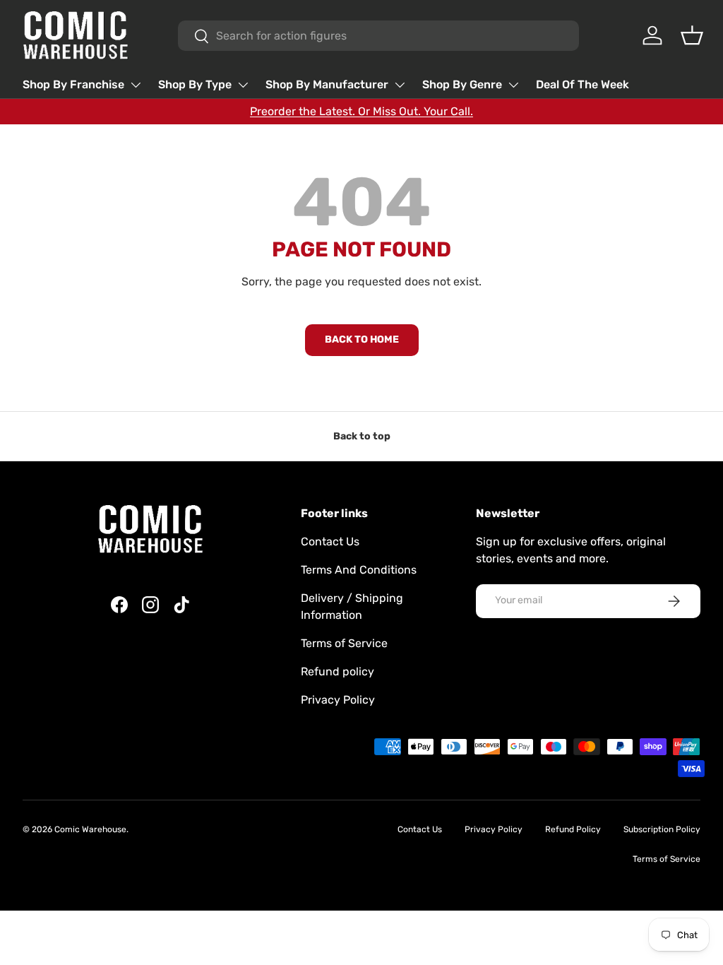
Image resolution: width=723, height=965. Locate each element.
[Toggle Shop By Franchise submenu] (135, 84)
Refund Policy (573, 829)
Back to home (362, 339)
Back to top (361, 436)
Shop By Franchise (73, 84)
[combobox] (378, 35)
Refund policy (337, 671)
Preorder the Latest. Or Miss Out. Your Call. (361, 111)
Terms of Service (344, 643)
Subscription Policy (661, 829)
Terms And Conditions (359, 569)
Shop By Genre (462, 84)
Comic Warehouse (90, 829)
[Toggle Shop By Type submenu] (242, 84)
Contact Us (330, 541)
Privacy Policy (338, 699)
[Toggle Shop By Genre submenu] (513, 84)
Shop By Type (195, 84)
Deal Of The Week (582, 84)
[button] (691, 35)
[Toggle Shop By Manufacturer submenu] (399, 84)
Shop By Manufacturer (326, 84)
